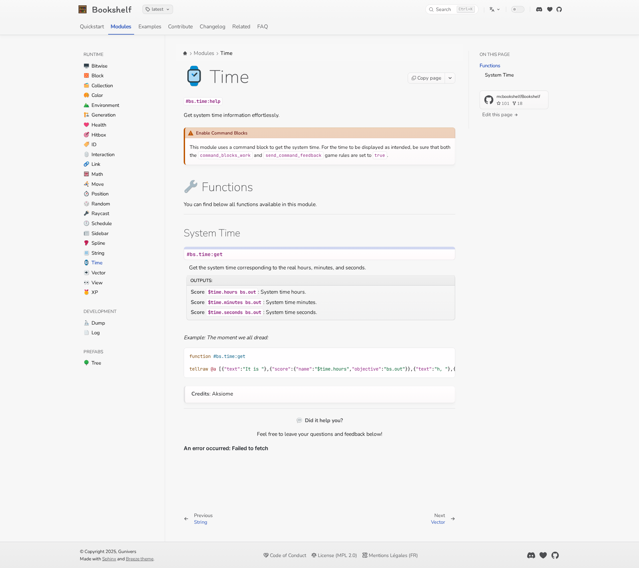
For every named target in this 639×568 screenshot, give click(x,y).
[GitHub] (559, 9)
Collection (98, 85)
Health (95, 125)
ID (90, 144)
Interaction (99, 154)
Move (94, 184)
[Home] (185, 53)
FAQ (262, 26)
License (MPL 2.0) (337, 555)
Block (94, 75)
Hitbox (95, 135)
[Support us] (549, 9)
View (93, 282)
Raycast (96, 213)
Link (92, 164)
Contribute (180, 26)
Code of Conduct (287, 555)
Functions (490, 65)
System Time (499, 75)
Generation (99, 115)
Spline (94, 243)
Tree (92, 363)
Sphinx (109, 559)
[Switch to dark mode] (518, 9)
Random (97, 203)
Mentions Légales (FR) (392, 555)
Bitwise (95, 66)
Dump (94, 323)
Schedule (98, 223)
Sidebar (96, 233)
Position (96, 193)
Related (241, 26)
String (94, 253)
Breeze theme (139, 559)
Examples (149, 26)
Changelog (212, 26)
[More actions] (450, 78)
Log (92, 332)
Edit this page (498, 114)
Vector (95, 272)
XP (91, 292)
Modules (121, 26)
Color (93, 95)
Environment (101, 105)
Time (93, 262)
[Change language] (495, 9)
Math (93, 174)
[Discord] (539, 9)
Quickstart (92, 26)
